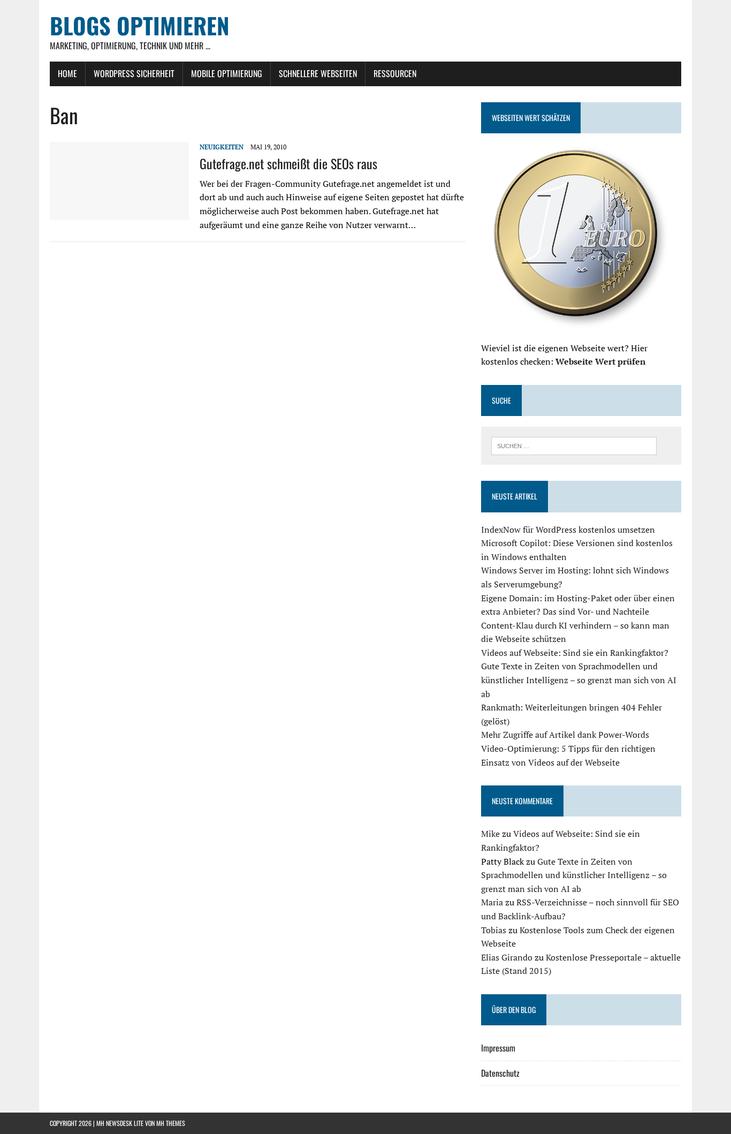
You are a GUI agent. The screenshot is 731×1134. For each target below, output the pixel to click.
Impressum (498, 1047)
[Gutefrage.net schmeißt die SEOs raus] (119, 213)
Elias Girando (506, 957)
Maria (492, 902)
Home (67, 73)
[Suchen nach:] (574, 445)
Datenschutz (500, 1073)
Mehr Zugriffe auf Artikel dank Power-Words (565, 734)
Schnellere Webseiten (318, 73)
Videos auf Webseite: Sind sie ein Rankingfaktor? (574, 653)
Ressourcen (395, 73)
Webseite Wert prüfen (600, 361)
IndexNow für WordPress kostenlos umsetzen (568, 529)
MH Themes (170, 1123)
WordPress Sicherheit (134, 73)
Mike (490, 834)
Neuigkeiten (221, 147)
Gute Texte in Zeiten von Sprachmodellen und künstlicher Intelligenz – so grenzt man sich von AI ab (578, 679)
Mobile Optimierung (226, 73)
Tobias (493, 930)
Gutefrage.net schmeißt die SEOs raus (288, 163)
